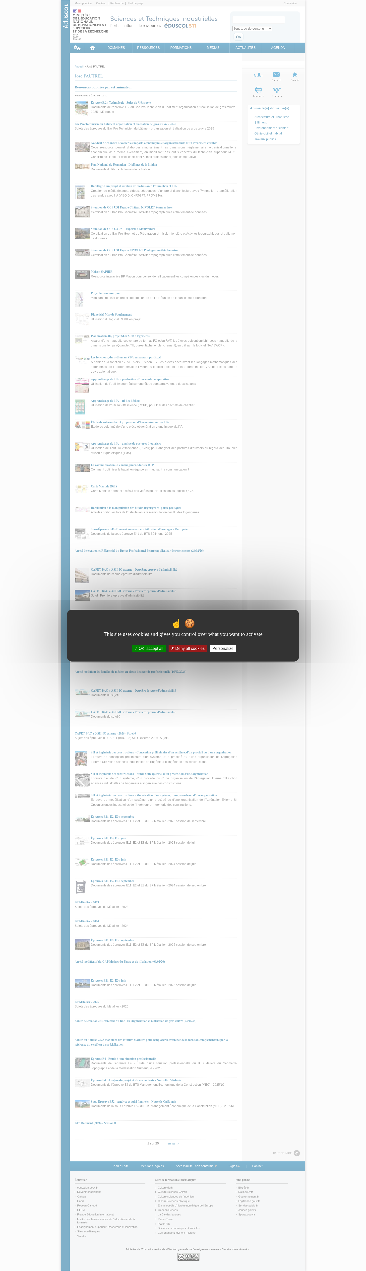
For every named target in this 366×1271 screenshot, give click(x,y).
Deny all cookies (189, 648)
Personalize (223, 648)
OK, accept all (150, 648)
